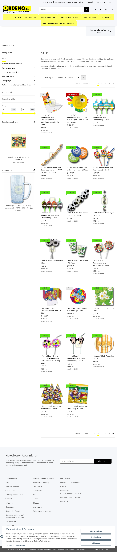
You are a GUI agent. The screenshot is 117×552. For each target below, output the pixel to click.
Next (30, 146)
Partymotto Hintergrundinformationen (70, 492)
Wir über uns (10, 491)
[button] (95, 9)
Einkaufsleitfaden (12, 487)
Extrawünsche (10, 521)
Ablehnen (96, 543)
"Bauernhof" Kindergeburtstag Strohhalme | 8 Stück (101, 117)
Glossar (63, 487)
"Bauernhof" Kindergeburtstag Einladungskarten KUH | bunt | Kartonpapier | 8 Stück (50, 120)
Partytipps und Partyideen (70, 497)
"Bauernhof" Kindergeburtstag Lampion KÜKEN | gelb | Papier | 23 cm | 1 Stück (77, 118)
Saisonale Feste (8, 76)
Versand (8, 499)
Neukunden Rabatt (12, 511)
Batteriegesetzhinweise (42, 511)
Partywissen (47, 2)
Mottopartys (6, 81)
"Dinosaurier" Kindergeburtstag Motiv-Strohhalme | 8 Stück (50, 215)
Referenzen (9, 525)
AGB (34, 495)
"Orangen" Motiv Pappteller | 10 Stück (103, 357)
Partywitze (64, 501)
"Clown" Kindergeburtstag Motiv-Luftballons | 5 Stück (77, 168)
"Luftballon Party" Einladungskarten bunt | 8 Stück (51, 310)
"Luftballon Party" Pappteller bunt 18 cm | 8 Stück (78, 309)
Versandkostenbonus (105, 2)
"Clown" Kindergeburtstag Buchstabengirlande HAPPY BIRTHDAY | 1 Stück (51, 169)
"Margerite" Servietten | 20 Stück (103, 309)
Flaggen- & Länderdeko (10, 72)
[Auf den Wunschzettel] (59, 95)
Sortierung (47, 78)
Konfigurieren (96, 537)
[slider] (2, 113)
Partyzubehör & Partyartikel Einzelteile (16, 85)
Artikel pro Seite (64, 78)
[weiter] (113, 84)
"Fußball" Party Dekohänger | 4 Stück (103, 214)
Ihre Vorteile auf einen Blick (99, 31)
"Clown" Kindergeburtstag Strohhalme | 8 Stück (103, 168)
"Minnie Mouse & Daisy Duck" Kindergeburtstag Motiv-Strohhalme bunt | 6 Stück (51, 359)
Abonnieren (103, 461)
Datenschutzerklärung (45, 460)
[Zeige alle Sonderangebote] (34, 122)
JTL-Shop (105, 549)
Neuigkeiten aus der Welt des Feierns (69, 2)
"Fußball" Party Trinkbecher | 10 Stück (77, 261)
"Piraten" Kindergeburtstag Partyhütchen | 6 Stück (51, 407)
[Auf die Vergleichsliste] (53, 95)
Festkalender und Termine (70, 483)
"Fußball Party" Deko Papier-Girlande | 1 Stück (77, 214)
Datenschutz (21, 545)
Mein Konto (37, 491)
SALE (4, 59)
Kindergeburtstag (8, 68)
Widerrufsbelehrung (41, 483)
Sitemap (36, 503)
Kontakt (91, 2)
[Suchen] (86, 9)
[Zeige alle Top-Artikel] (34, 170)
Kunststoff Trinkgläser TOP (12, 64)
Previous (7, 146)
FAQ (7, 483)
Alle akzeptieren (96, 531)
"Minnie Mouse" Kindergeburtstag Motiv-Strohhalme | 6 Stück (76, 358)
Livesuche (36, 499)
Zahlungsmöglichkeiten (14, 495)
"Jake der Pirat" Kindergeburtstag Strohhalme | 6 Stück (101, 262)
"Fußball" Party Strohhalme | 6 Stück (52, 261)
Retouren (9, 503)
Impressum (10, 545)
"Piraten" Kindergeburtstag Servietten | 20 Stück (77, 407)
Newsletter (9, 507)
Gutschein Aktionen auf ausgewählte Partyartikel (14, 516)
